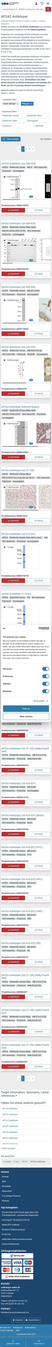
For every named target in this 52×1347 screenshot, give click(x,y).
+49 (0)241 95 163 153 (17, 1301)
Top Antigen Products (11, 1196)
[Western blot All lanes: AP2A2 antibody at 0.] (21, 309)
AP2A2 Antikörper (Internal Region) (20, 406)
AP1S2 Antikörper (10, 1108)
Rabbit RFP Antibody (11, 1225)
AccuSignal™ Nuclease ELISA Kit (16, 1220)
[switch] (45, 676)
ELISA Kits (6, 1234)
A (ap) (16, 1161)
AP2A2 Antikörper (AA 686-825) (19, 223)
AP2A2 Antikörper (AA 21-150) (18, 470)
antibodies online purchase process (17, 1239)
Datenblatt (14, 210)
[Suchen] (48, 9)
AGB (17, 1330)
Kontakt (5, 1177)
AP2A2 (25, 1161)
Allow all (26, 708)
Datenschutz (30, 1327)
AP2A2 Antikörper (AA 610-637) (19, 346)
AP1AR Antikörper (10, 1144)
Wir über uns (5, 1327)
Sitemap (5, 1201)
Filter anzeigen (12, 139)
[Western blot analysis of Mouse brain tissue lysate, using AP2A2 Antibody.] (21, 433)
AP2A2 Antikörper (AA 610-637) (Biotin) (23, 815)
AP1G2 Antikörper (10, 1132)
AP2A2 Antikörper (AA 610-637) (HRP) (22, 911)
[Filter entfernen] (17, 103)
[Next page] (33, 149)
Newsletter (6, 1186)
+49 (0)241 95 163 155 (14, 1304)
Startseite (7, 1161)
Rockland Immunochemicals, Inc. (15, 1312)
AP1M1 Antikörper (10, 1126)
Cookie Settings (6, 1330)
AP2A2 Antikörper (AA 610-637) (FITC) (22, 847)
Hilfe (4, 1181)
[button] (48, 187)
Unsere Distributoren (10, 1244)
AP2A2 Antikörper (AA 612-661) (19, 533)
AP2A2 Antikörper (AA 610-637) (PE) (21, 943)
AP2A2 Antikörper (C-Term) (16, 593)
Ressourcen (7, 1191)
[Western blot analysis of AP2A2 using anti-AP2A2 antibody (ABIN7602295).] (21, 250)
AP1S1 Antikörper (10, 1114)
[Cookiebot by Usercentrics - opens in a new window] (38, 628)
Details (40, 210)
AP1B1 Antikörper (10, 1138)
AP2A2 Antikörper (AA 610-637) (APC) (22, 879)
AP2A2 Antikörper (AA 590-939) (19, 163)
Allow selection (26, 716)
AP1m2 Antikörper (10, 1120)
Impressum (18, 1327)
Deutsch (19, 1320)
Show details (39, 701)
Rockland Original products (13, 1229)
